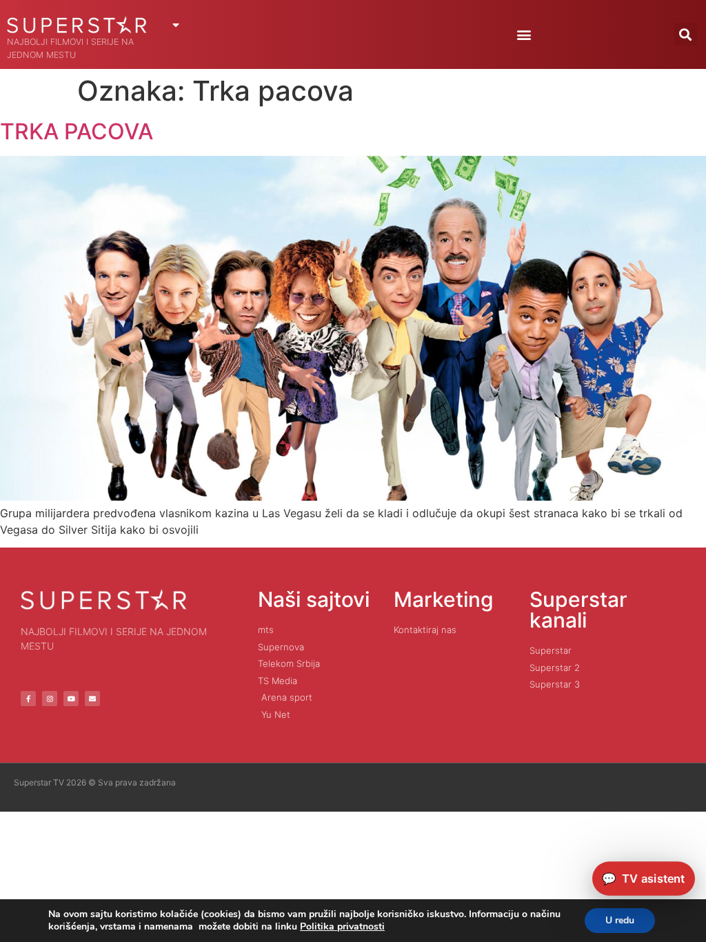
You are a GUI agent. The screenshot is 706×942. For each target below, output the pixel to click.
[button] (524, 34)
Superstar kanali (578, 609)
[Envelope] (92, 698)
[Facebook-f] (28, 698)
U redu (619, 920)
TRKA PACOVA (76, 131)
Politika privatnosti (342, 926)
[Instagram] (49, 698)
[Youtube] (71, 698)
